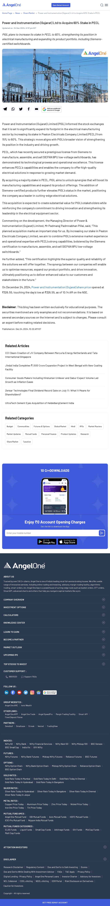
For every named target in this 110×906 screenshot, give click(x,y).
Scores (84, 867)
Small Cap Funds (43, 829)
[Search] (101, 5)
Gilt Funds (77, 829)
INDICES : (8, 740)
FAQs (59, 871)
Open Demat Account (61, 5)
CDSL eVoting (26, 881)
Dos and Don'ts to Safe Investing (62, 867)
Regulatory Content (35, 867)
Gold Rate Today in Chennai (72, 778)
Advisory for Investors (90, 876)
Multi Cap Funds (12, 833)
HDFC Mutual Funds (79, 816)
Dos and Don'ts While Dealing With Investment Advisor (29, 871)
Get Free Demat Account (55, 902)
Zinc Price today (59, 804)
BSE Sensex (96, 743)
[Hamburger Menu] (106, 5)
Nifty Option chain (13, 765)
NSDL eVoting (42, 881)
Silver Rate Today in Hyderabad (19, 791)
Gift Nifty (38, 747)
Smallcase (20, 726)
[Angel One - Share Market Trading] (11, 5)
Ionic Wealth (26, 705)
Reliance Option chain (90, 765)
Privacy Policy (84, 871)
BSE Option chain (13, 769)
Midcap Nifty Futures (52, 756)
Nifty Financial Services (41, 743)
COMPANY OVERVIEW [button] (14, 599)
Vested (41, 726)
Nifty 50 (9, 743)
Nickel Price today (79, 804)
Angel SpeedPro (46, 714)
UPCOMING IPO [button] (11, 655)
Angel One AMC (11, 705)
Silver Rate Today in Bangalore (51, 791)
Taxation (27, 441)
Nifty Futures (11, 756)
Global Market (60, 426)
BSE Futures (91, 756)
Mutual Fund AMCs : (14, 813)
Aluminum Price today (37, 804)
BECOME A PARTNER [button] (13, 639)
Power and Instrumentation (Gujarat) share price (61, 287)
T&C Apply (70, 871)
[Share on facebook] (29, 109)
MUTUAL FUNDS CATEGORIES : (19, 826)
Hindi (73, 426)
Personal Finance (48, 434)
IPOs (82, 426)
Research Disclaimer (13, 867)
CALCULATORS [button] (11, 615)
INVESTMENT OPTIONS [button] (15, 607)
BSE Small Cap (12, 747)
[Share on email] (36, 109)
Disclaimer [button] (10, 859)
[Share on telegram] (5, 109)
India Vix (26, 747)
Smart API (83, 714)
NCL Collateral (10, 881)
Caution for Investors (13, 886)
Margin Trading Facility (65, 714)
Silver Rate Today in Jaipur (17, 794)
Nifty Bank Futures (30, 756)
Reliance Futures (74, 756)
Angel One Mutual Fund (15, 816)
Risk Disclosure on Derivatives (79, 881)
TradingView (52, 726)
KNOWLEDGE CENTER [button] (14, 622)
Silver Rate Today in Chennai (82, 791)
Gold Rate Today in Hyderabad (19, 782)
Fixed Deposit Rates (13, 717)
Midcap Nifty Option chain (64, 765)
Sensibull (9, 726)
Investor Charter (69, 876)
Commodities (23, 426)
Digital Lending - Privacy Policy (18, 876)
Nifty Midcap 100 (80, 743)
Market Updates (14, 434)
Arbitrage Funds (61, 829)
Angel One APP (11, 714)
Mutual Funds (31, 434)
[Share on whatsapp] (13, 109)
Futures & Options (42, 426)
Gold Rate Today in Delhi (45, 778)
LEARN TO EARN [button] (11, 632)
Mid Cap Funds (92, 829)
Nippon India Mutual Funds (40, 820)
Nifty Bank (21, 743)
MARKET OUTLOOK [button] (13, 647)
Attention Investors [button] (16, 847)
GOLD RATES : (10, 775)
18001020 (13, 676)
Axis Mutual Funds (57, 816)
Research (85, 434)
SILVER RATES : (11, 788)
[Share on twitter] (21, 109)
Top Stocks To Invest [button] (15, 664)
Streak (31, 726)
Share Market (12, 441)
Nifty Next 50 (61, 743)
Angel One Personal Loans (47, 876)
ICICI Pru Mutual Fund (15, 820)
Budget (10, 426)
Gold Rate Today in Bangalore (50, 782)
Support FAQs (30, 676)
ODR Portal (57, 881)
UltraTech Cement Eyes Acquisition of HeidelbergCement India (39, 403)
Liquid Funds (26, 829)
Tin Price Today (34, 807)
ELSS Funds (11, 829)
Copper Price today (14, 804)
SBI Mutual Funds (38, 816)
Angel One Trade (28, 714)
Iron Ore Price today (14, 807)
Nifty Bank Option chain (37, 765)
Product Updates (68, 434)
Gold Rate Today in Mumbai (17, 778)
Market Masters (95, 426)
